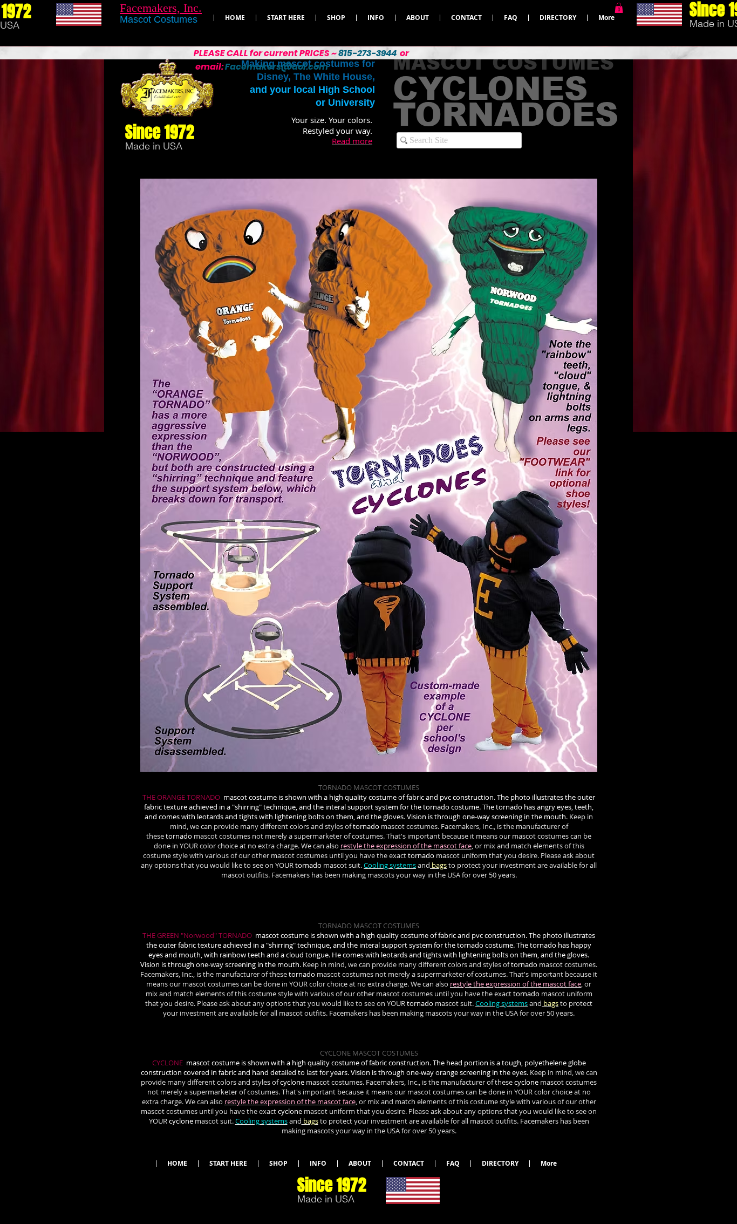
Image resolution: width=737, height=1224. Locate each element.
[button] (619, 8)
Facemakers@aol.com (276, 66)
